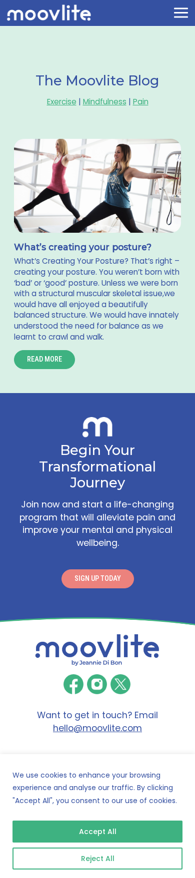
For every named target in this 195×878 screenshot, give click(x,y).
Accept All (97, 832)
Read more (44, 359)
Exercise (61, 101)
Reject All (97, 859)
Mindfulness (104, 101)
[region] (97, 816)
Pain (140, 101)
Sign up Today (97, 578)
